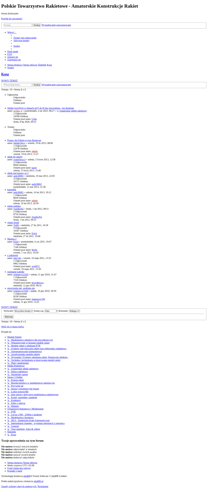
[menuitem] (24, 38)
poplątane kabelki (15, 271)
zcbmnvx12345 (20, 274)
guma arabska (14, 206)
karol (34, 167)
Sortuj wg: (39, 311)
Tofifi (16, 225)
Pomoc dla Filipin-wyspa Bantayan (24, 140)
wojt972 (36, 266)
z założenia (12, 255)
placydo (17, 258)
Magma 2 (11, 239)
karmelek (11, 189)
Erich (34, 233)
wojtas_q (17, 111)
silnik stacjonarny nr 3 (17, 173)
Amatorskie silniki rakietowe (73, 111)
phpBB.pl (38, 481)
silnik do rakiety (15, 156)
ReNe (34, 250)
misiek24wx (19, 143)
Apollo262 (18, 208)
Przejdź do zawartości (11, 18)
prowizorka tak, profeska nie (21, 288)
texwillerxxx (38, 282)
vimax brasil (13, 222)
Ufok (34, 119)
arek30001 (18, 176)
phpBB (26, 476)
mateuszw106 (38, 299)
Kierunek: (64, 311)
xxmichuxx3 (19, 159)
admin (35, 151)
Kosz (5, 74)
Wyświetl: (9, 311)
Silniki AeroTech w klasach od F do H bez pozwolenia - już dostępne (40, 108)
